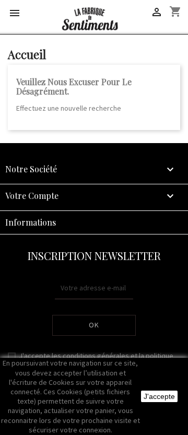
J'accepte (159, 396)
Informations (30, 222)
